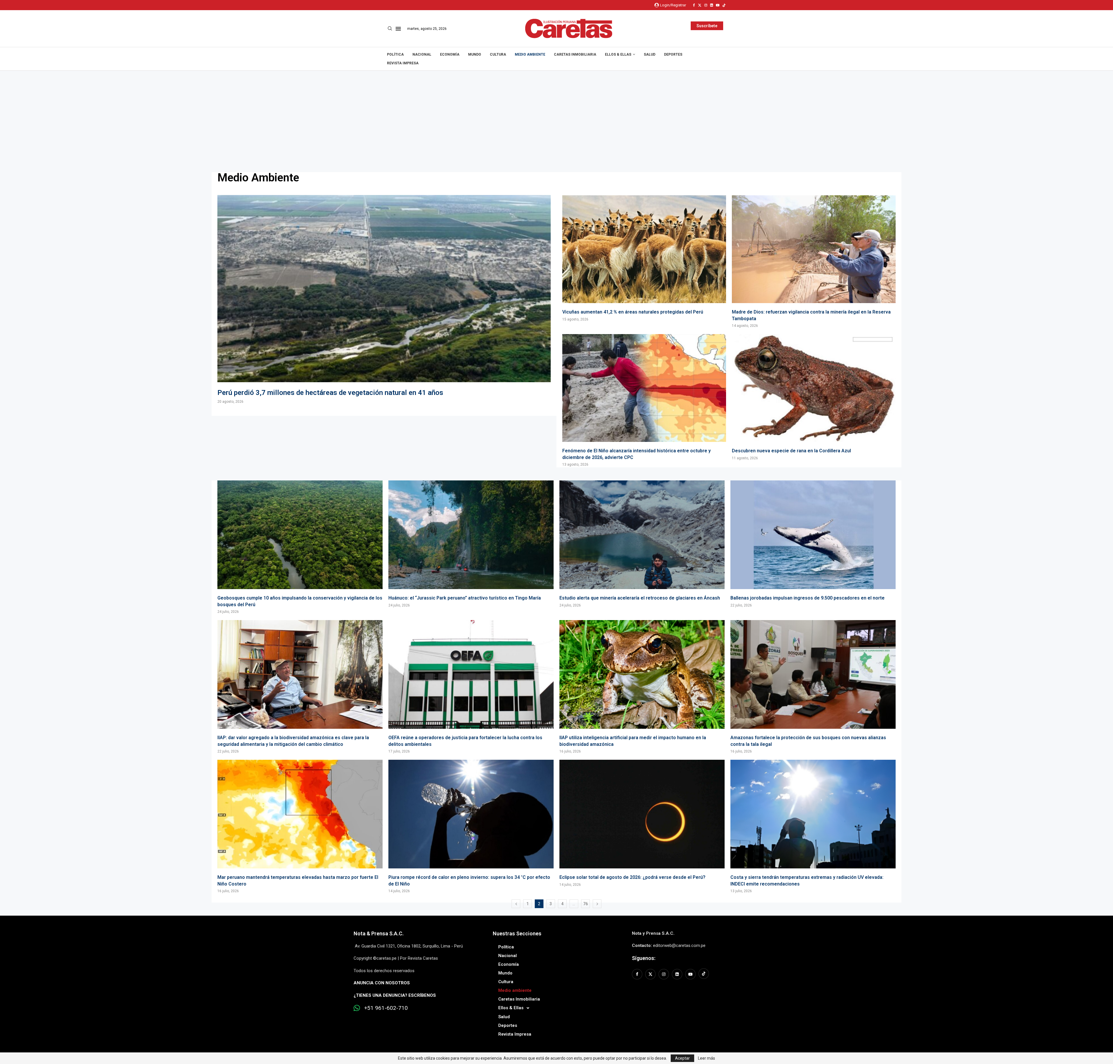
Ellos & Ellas (618, 54)
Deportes (673, 54)
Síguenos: (643, 958)
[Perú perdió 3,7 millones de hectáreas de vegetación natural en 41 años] (384, 299)
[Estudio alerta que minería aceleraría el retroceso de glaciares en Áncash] (642, 544)
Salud (649, 54)
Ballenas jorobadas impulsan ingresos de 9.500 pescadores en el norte (807, 598)
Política (395, 54)
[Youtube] (718, 5)
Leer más (706, 1058)
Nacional (421, 54)
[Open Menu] (398, 28)
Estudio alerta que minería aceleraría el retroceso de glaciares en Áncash (639, 598)
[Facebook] (694, 5)
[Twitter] (700, 5)
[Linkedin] (711, 5)
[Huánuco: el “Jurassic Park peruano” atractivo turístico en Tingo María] (471, 544)
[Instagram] (706, 5)
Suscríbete (706, 25)
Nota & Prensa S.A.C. (379, 933)
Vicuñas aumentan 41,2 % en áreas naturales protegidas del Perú (632, 312)
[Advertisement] (556, 114)
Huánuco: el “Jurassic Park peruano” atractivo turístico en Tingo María (464, 598)
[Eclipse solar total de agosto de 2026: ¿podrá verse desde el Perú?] (642, 823)
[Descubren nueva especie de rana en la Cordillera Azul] (814, 397)
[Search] (390, 28)
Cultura (498, 54)
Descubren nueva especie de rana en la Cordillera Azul (791, 450)
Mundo (474, 54)
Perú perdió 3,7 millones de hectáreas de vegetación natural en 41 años (330, 393)
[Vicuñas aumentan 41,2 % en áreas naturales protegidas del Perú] (644, 258)
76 (585, 903)
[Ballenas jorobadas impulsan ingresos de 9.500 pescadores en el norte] (813, 544)
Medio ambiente (530, 54)
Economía (449, 54)
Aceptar (682, 1058)
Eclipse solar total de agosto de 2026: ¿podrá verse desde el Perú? (632, 877)
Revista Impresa (403, 63)
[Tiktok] (724, 5)
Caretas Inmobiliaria (575, 54)
